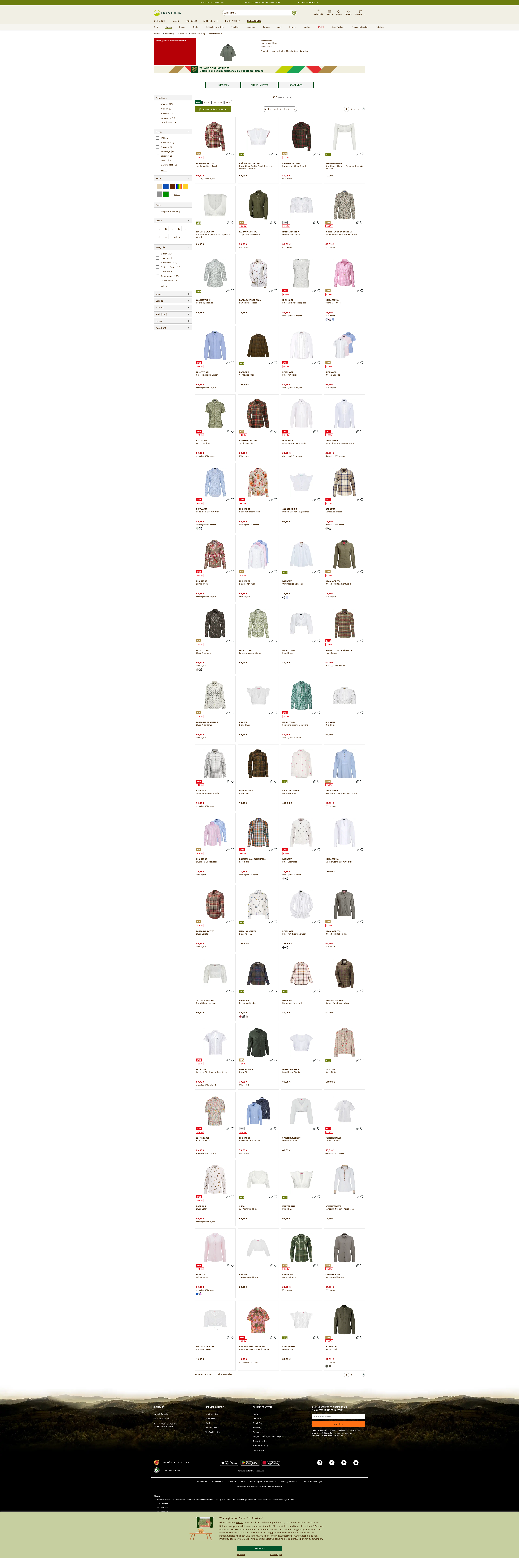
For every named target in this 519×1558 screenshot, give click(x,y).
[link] (330, 12)
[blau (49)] (166, 186)
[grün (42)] (166, 194)
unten (305, 51)
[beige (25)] (159, 186)
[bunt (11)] (179, 186)
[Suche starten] (294, 13)
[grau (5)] (159, 194)
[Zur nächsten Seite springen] (363, 108)
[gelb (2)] (185, 186)
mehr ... (164, 170)
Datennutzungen (228, 1526)
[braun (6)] (172, 186)
